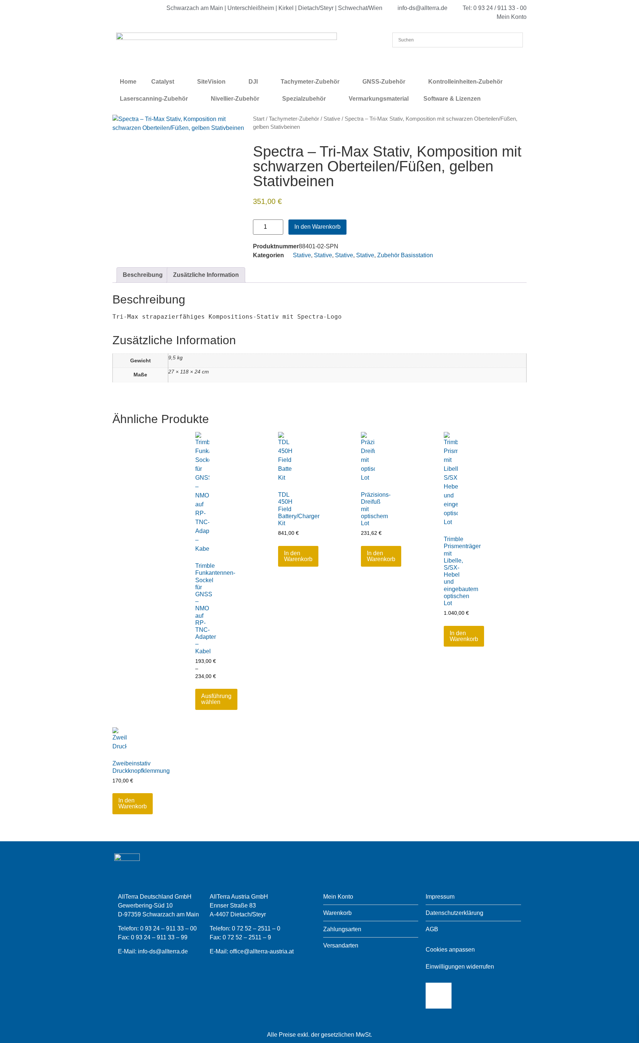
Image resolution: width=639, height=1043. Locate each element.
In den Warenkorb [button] (298, 556)
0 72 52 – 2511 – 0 (256, 928)
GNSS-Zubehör (383, 81)
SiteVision (211, 81)
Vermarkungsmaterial (379, 98)
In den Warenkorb (317, 227)
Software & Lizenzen (452, 98)
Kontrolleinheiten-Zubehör (465, 81)
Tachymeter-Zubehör (310, 81)
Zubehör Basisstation (405, 255)
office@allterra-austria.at (262, 951)
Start (258, 119)
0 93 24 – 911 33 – (156, 937)
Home (128, 81)
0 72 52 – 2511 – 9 (247, 937)
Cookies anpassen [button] (450, 949)
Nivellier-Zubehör (235, 98)
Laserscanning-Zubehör (154, 98)
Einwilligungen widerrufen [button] (460, 966)
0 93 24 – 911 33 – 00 (168, 928)
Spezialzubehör (304, 98)
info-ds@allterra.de (163, 951)
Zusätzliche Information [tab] (206, 275)
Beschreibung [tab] (143, 275)
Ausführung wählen (216, 699)
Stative (332, 119)
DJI (253, 81)
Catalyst (162, 81)
